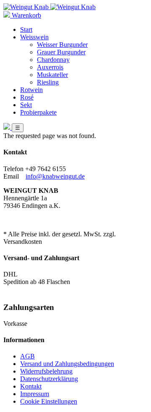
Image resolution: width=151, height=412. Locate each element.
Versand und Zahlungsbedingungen (67, 363)
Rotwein (31, 89)
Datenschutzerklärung (49, 378)
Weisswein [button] (34, 37)
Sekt (26, 104)
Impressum (34, 393)
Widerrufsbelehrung (46, 371)
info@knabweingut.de (55, 176)
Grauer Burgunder (61, 52)
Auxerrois (50, 67)
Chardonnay (53, 59)
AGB (27, 356)
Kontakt (31, 386)
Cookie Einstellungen (48, 401)
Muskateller (52, 74)
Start (26, 29)
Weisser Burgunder (62, 44)
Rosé (27, 97)
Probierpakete (38, 112)
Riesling (48, 82)
